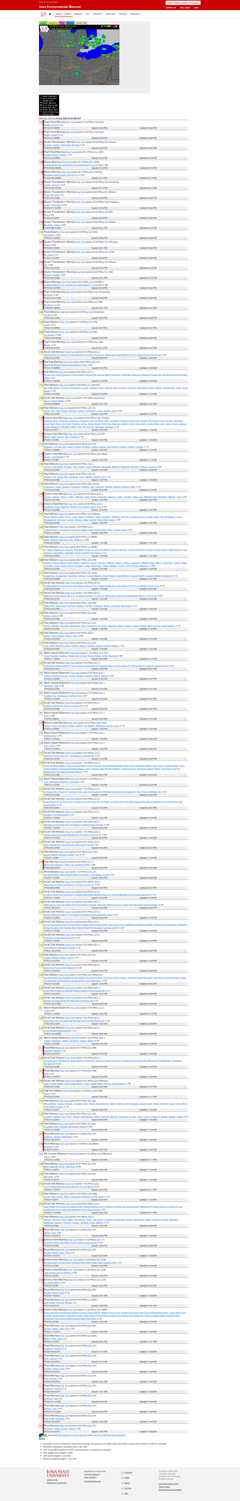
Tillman (63, 496)
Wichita (73, 506)
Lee (85, 725)
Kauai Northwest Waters (54, 765)
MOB (90, 632)
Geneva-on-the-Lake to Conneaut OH (85, 791)
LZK (89, 407)
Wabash (57, 1050)
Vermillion (59, 1418)
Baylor (86, 506)
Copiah (93, 562)
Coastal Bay (49, 575)
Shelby (113, 1103)
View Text (70, 121)
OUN (98, 493)
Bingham (48, 144)
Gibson (47, 1232)
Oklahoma (115, 516)
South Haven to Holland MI (82, 1060)
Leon (106, 420)
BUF (96, 662)
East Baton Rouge (73, 552)
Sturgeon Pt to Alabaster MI (56, 814)
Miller (46, 1166)
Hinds (69, 562)
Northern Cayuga (60, 675)
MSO (94, 361)
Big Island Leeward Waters (149, 768)
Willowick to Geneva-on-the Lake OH (119, 791)
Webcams (135, 13)
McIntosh (135, 466)
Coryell (90, 426)
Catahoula (97, 605)
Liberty (165, 1219)
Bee (64, 446)
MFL (92, 161)
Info (87, 13)
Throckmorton (169, 387)
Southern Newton (110, 645)
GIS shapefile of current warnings (72, 1435)
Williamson (101, 725)
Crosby (96, 476)
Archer (93, 506)
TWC (98, 1309)
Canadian (106, 516)
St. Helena (48, 549)
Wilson (67, 1196)
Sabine (143, 1103)
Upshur (60, 1103)
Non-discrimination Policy (169, 1484)
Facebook (128, 1472)
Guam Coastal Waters (53, 1083)
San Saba (48, 387)
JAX (91, 281)
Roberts (125, 486)
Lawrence (135, 562)
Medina (54, 854)
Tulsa (74, 466)
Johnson (169, 420)
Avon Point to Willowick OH (149, 791)
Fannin (175, 423)
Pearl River (63, 539)
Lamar (91, 420)
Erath (52, 423)
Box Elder (48, 254)
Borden (63, 957)
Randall (108, 486)
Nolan (101, 387)
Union (139, 1116)
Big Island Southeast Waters (69, 771)
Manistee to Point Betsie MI (56, 824)
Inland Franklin (108, 575)
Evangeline (92, 625)
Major (86, 519)
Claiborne (84, 562)
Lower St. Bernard (136, 549)
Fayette (70, 725)
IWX (96, 1017)
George (61, 635)
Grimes (129, 1219)
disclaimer (185, 7)
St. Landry (102, 625)
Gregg (156, 1103)
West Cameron (154, 625)
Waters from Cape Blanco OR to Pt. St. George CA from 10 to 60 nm (74, 595)
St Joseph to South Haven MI (133, 1060)
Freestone (124, 420)
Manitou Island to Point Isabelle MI (89, 990)
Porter (46, 1010)
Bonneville (66, 144)
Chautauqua (62, 695)
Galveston (173, 1219)
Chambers (109, 1219)
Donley (47, 456)
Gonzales (62, 725)
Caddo (150, 516)
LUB (98, 433)
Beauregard (75, 625)
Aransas (122, 446)
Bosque (155, 420)
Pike (53, 410)
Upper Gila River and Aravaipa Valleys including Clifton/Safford (72, 1312)
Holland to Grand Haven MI (107, 1060)
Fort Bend (156, 1219)
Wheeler (66, 486)
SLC (96, 151)
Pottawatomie (50, 519)
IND (90, 1047)
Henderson (74, 420)
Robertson (65, 426)
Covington (48, 565)
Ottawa (65, 1040)
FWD (98, 417)
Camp (178, 1103)
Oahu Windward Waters (110, 768)
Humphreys (168, 562)
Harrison (68, 1103)
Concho (84, 387)
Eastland (84, 420)
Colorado (67, 1222)
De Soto (132, 1116)
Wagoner (116, 466)
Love (141, 496)
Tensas (107, 605)
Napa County (90, 1242)
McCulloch (142, 387)
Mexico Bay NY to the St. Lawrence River (150, 665)
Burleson (85, 1222)
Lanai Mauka (96, 874)
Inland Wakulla (123, 575)
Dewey (111, 519)
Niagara (80, 675)
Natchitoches (87, 1116)
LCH (90, 622)
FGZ (96, 291)
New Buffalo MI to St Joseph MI (58, 1020)
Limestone (114, 420)
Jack (162, 423)
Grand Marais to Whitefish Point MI (59, 947)
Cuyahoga (73, 781)
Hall (66, 436)
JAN (89, 559)
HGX (90, 1216)
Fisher (151, 387)
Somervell (178, 420)
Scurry (70, 957)
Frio (77, 854)
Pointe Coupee (161, 549)
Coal (178, 496)
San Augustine (132, 1103)
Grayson (182, 423)
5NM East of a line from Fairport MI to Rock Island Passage (70, 904)
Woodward (170, 516)
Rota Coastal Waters (73, 1083)
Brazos (82, 1219)
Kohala (106, 874)
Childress (73, 436)
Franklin (126, 562)
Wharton (48, 1219)
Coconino (48, 294)
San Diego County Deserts (72, 1242)
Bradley (107, 410)
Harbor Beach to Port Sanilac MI (58, 801)
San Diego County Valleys (114, 977)
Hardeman (48, 506)
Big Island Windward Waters (71, 768)
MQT (101, 682)
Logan (98, 516)
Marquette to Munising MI (81, 1000)
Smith (128, 565)
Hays (53, 1196)
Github (127, 1483)
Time (62, 22)
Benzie (98, 655)
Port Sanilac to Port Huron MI (86, 801)
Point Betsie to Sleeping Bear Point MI (86, 824)
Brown (57, 387)
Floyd (81, 476)
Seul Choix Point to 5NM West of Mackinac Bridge (130, 924)
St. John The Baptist (101, 549)
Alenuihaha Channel (171, 768)
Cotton (71, 496)
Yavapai (47, 314)
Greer (86, 496)
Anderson (109, 426)
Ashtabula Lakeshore (58, 781)
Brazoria (56, 1219)
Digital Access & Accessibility (170, 1490)
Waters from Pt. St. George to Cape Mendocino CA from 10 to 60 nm (74, 354)
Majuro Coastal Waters (54, 400)
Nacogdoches (102, 1103)
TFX (106, 241)
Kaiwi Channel (91, 768)
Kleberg (94, 446)
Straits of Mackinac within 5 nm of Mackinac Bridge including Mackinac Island (78, 914)
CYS (106, 221)
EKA (96, 351)
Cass (172, 1103)
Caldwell (79, 725)
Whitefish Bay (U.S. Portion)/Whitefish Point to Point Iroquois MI (122, 894)
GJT (96, 301)
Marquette (48, 685)
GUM (96, 397)
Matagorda (49, 1222)
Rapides (55, 625)
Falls (79, 426)
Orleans (72, 675)
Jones (178, 387)
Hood (46, 423)
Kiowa (93, 496)
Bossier (172, 1116)
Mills (55, 420)
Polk (76, 1219)
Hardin (52, 645)
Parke (51, 1418)
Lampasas (99, 426)
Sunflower (78, 565)
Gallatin (56, 274)
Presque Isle (73, 655)
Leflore (87, 565)
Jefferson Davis (148, 562)
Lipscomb (99, 486)
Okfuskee (96, 466)
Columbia (48, 1126)
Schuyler (60, 1302)
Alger (56, 685)
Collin (143, 423)
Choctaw (68, 466)
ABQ (90, 331)
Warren (62, 562)
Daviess (47, 1252)
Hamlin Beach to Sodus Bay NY (85, 665)
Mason (47, 390)
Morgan (68, 1302)
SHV (90, 1100)
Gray (92, 486)
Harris (63, 1219)
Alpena (91, 655)
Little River (70, 1166)
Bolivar (55, 562)
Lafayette (112, 625)
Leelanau (63, 655)
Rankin (76, 562)
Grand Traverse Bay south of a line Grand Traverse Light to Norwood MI (75, 924)
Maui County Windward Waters (138, 765)
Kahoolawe (84, 874)
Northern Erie (75, 695)
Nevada (63, 1126)
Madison (48, 274)
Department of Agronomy (57, 1483)
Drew (113, 410)
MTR (96, 881)
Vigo (54, 1408)
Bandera (62, 854)
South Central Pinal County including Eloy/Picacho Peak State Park (113, 1315)
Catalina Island (50, 529)
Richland (72, 605)
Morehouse (126, 605)
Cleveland (90, 410)
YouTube (127, 1488)
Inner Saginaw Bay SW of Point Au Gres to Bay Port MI (68, 844)
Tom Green (132, 387)
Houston (76, 1222)
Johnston (127, 496)
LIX (89, 536)
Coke (115, 387)
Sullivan (53, 1358)
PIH (106, 141)
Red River (164, 1103)
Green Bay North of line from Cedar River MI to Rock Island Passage (127, 904)
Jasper (177, 562)
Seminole (61, 519)
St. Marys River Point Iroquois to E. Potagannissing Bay (68, 894)
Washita (171, 496)
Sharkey (47, 562)
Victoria (77, 446)
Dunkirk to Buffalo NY (53, 705)
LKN (106, 211)
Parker (98, 423)
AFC (89, 861)
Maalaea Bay (50, 771)
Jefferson (79, 496)
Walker (148, 1219)
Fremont (55, 184)
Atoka (135, 496)
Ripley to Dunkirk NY (73, 705)
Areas (67, 13)
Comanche (63, 420)
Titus (46, 1106)
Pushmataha (57, 466)
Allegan (47, 1040)
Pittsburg (144, 466)
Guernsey (48, 1146)
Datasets (78, 13)
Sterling (108, 387)
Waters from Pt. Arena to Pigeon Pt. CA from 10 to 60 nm (69, 884)
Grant (63, 1116)
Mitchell (55, 957)
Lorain (51, 745)
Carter (119, 496)
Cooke (47, 426)
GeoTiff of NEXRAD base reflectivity (110, 1435)
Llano (116, 725)
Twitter (127, 1477)
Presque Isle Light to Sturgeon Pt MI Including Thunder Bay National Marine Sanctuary (82, 374)
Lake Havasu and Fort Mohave (57, 1272)
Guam (46, 1093)
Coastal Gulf (61, 575)
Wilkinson (78, 539)
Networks (97, 13)
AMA (98, 453)
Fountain (64, 1428)
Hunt (138, 423)
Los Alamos (49, 334)
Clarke (184, 562)
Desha (64, 410)
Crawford (58, 1348)
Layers (43, 22)
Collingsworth (57, 456)
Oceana (83, 1040)
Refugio (131, 446)
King (54, 476)
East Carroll (61, 605)
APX (89, 371)
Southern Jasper (94, 645)
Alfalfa (61, 516)
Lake (46, 781)
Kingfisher (89, 516)
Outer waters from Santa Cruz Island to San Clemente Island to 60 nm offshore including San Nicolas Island (91, 1206)
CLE (101, 732)
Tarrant (91, 423)
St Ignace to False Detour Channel (59, 937)
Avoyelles (64, 625)
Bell (84, 426)
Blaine (81, 516)
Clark (58, 410)
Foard (57, 506)
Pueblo (47, 124)
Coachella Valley (51, 1242)
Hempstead (73, 1126)
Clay (99, 506)
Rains (58, 423)
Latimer (47, 466)
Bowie (52, 1106)
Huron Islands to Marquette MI (57, 1030)
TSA (90, 463)
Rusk (85, 1103)
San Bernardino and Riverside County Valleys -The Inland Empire (73, 977)
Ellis (162, 420)
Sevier (61, 1166)
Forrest (70, 565)
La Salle (47, 1116)
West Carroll (49, 605)
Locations (52, 22)
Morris (184, 1103)
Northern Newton (78, 645)
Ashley (47, 615)
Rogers (81, 466)
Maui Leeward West (69, 874)
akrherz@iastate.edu (92, 1481)
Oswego (47, 675)
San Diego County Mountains (167, 977)
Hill (45, 264)
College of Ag (52, 1480)
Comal (47, 1196)
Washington (59, 549)
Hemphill (85, 486)
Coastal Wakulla (94, 575)
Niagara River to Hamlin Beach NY (115, 665)
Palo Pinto (106, 423)
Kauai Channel (94, 765)
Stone (54, 635)
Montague (55, 426)
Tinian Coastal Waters (93, 1083)
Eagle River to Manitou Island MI (58, 990)
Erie (46, 745)
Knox (80, 506)
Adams (119, 562)
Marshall (148, 496)
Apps (58, 13)
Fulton (53, 1338)
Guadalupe (76, 1196)
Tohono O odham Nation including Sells (162, 1315)
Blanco (47, 854)
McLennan (134, 420)
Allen (83, 625)
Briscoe (60, 436)
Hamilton (48, 420)
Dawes (57, 224)
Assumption (58, 552)
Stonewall (73, 476)
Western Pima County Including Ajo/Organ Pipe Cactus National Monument (134, 1312)
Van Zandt (66, 423)
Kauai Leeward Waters (76, 765)
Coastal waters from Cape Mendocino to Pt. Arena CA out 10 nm (72, 834)
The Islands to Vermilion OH (81, 755)
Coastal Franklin (137, 575)
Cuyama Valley (119, 529)
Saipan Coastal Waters (114, 1083)
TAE (89, 572)
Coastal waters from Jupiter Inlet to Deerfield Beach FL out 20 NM (73, 164)
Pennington (56, 204)
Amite (46, 539)
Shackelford (75, 387)
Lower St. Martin (139, 625)
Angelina (121, 1103)
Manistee (113, 655)
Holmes (135, 565)
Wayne (55, 154)
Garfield (47, 154)
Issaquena (144, 565)
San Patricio (112, 446)
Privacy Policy (164, 1487)
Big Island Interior (51, 874)
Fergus (47, 244)
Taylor (185, 387)
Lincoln (99, 410)
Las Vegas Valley (51, 1282)
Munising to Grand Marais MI (56, 1000)
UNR (106, 201)
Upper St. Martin (124, 625)
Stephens (116, 423)
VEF (98, 1259)
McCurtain (48, 1176)
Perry (75, 635)
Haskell (158, 387)
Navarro (144, 420)
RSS (126, 1493)
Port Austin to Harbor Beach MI (114, 801)
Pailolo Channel (129, 768)
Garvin (143, 516)
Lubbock (88, 476)
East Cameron (168, 625)
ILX (89, 1299)
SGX (90, 974)
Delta (132, 423)
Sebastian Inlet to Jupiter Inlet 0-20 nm (61, 174)
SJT (89, 384)
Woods (54, 516)
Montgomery (119, 1219)
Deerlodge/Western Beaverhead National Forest (65, 364)
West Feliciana (175, 549)
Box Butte (48, 224)
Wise (156, 423)
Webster (164, 1116)
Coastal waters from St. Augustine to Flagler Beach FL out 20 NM (73, 284)
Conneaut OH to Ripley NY (56, 791)
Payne (68, 516)
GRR (101, 1037)
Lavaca (47, 725)
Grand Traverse (51, 655)
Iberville (69, 549)
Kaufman (76, 423)
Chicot (54, 615)
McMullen (48, 446)
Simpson (102, 562)
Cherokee (77, 1103)
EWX (98, 722)
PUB (96, 121)
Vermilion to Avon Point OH (56, 755)
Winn (69, 1116)
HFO (96, 762)
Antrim (105, 655)
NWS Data (110, 13)
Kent (66, 476)
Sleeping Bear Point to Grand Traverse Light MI (97, 927)
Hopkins (125, 423)
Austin (89, 1219)
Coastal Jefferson (154, 575)
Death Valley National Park (104, 1262)
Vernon (47, 625)
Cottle (53, 436)
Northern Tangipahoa (91, 552)
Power (47, 194)
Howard (47, 957)
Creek (88, 466)
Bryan (155, 496)
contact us (171, 7)
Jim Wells (86, 446)
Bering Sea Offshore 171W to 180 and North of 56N (67, 864)
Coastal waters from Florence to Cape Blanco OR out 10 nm (70, 585)
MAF (90, 954)
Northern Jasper (63, 645)
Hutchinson (49, 486)
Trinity (92, 1222)
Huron (47, 715)
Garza (60, 476)
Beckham (163, 496)
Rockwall (99, 420)
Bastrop (91, 725)
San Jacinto (98, 1219)
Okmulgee (106, 466)
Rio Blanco (49, 304)
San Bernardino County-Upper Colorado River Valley (67, 1262)
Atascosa (86, 1196)
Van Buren (74, 1040)
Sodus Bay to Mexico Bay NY (57, 665)
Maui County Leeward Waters (166, 765)
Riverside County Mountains (140, 977)
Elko (46, 214)
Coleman (65, 387)
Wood (46, 1103)
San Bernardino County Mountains (85, 980)
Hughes (70, 519)
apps (196, 7)
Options (70, 22)
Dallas (47, 410)
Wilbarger (65, 506)
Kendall (71, 854)
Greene (47, 635)
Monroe (104, 675)
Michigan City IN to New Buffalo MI (88, 1020)
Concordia (115, 605)
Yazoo (105, 565)
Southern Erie (50, 695)
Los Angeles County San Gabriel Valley (75, 529)
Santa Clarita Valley (103, 529)
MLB (92, 171)
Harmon (47, 496)
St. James (148, 549)
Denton (150, 423)
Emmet (83, 655)
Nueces (102, 446)
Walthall (53, 539)
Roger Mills (102, 519)
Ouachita (72, 410)
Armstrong (75, 486)
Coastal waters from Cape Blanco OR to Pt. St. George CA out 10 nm (128, 585)
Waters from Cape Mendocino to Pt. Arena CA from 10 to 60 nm (133, 354)
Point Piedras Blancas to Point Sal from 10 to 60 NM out (68, 1186)
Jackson (56, 496)
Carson (58, 486)
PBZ (90, 1143)
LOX (89, 526)
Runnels (122, 387)
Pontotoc (78, 519)
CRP (90, 443)
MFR (96, 582)
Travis (54, 725)
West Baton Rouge (82, 549)
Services (123, 13)
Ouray (46, 324)
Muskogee (125, 466)
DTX (101, 712)
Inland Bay (72, 575)
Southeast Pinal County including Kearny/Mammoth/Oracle (70, 1318)
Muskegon (56, 1040)
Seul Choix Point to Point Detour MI (59, 967)
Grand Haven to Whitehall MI (57, 1060)
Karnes (59, 1196)
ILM (90, 231)
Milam (73, 426)
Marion (159, 562)
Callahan (93, 387)
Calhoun (81, 410)
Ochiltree (117, 486)
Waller (70, 1219)
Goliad (70, 446)
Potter (132, 486)
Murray (47, 516)
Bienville (114, 1116)
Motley (47, 436)
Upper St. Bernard (118, 549)
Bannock (76, 144)
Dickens (47, 476)
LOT (100, 1007)
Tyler (46, 645)
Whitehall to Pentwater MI (158, 1060)
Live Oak (58, 446)
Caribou (56, 144)
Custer (54, 124)
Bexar (101, 1196)
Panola (92, 1103)
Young (168, 423)
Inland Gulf (167, 575)
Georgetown (49, 234)
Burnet (110, 725)
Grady (156, 516)
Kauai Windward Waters (112, 765)
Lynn (103, 476)
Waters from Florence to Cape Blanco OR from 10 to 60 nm (131, 595)
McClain (125, 516)
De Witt (94, 1196)
